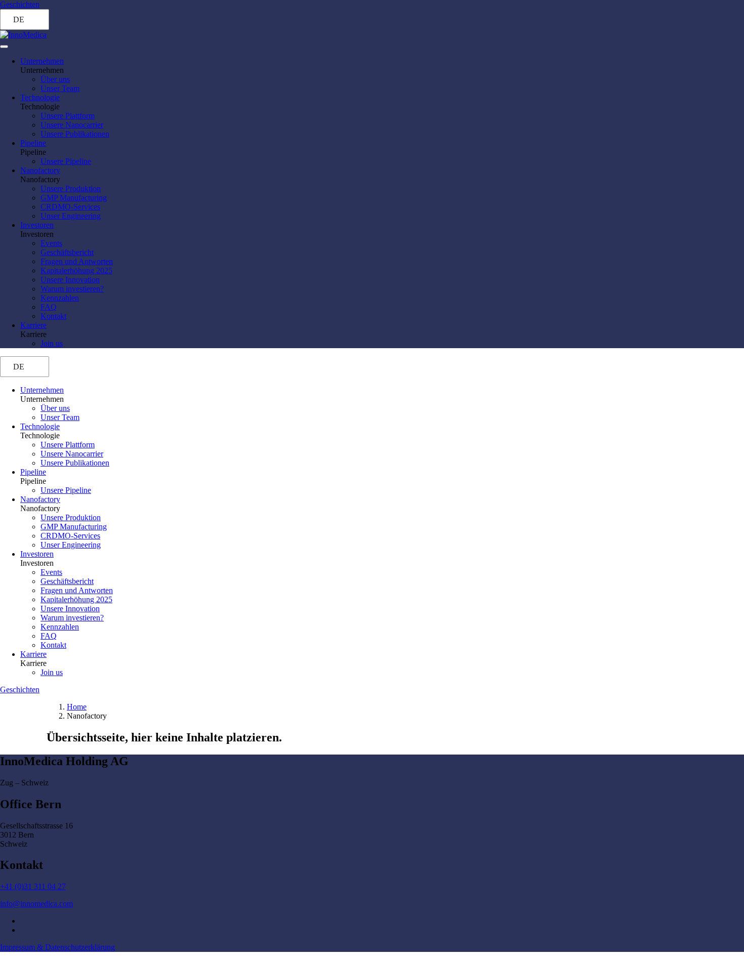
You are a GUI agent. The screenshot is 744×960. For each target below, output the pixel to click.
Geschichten (19, 4)
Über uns (55, 79)
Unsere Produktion (70, 188)
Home (77, 706)
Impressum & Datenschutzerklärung (57, 947)
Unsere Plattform (67, 115)
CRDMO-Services (70, 206)
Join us (51, 343)
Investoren (37, 225)
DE (18, 19)
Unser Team (59, 88)
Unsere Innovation (70, 279)
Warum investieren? (72, 288)
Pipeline (33, 143)
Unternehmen (42, 61)
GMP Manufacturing (73, 197)
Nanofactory (40, 170)
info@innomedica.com (36, 903)
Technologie (40, 97)
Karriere (33, 325)
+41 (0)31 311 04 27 (33, 886)
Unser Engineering (70, 216)
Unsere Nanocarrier (71, 124)
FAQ (48, 307)
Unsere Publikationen (74, 134)
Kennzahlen (59, 298)
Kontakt (53, 316)
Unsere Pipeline (65, 161)
